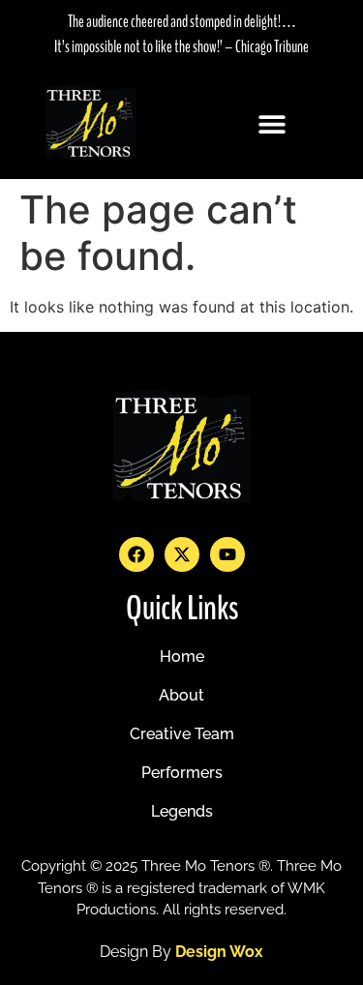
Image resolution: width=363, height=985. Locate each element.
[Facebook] (136, 554)
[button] (272, 123)
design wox (219, 951)
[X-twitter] (182, 554)
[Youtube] (227, 554)
